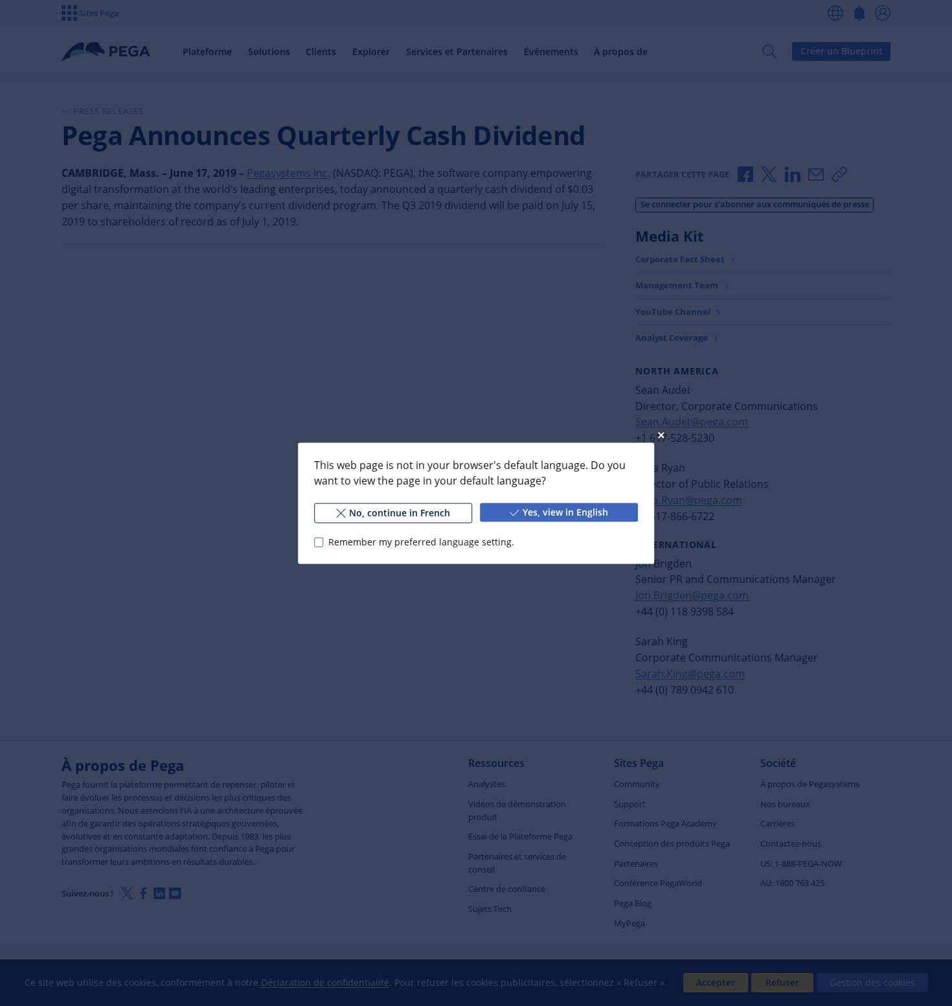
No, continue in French (399, 512)
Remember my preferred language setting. (421, 542)
